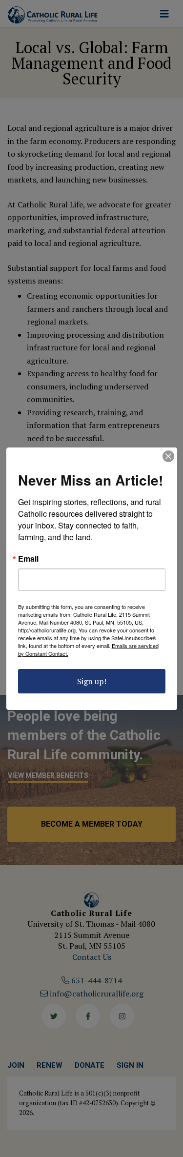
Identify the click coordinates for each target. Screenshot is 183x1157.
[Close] (168, 456)
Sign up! (91, 681)
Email (28, 559)
